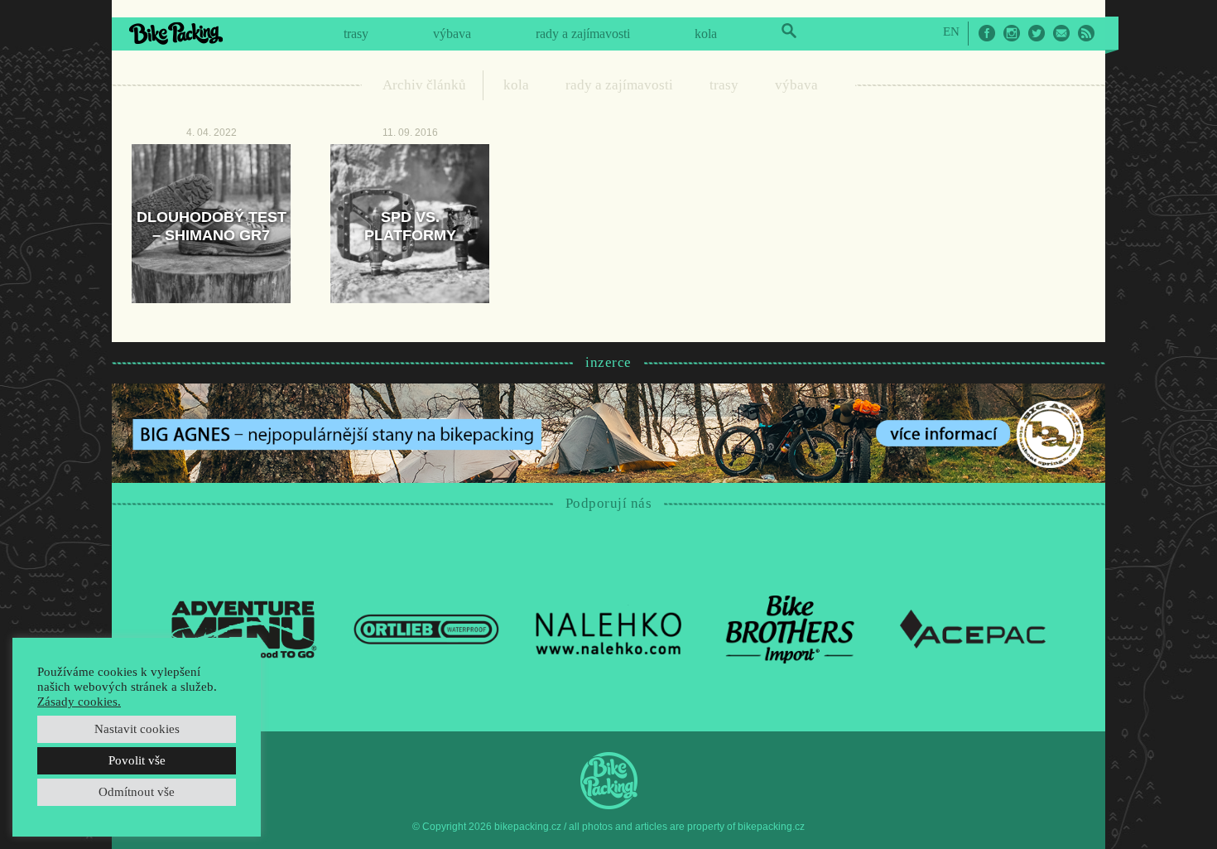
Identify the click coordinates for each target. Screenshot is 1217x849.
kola (706, 34)
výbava (452, 34)
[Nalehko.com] (608, 628)
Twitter (1036, 33)
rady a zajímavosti (583, 34)
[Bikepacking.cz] (176, 33)
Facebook (987, 33)
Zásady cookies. (79, 701)
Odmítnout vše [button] (137, 791)
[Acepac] (973, 628)
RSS (1086, 33)
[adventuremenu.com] (244, 628)
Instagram (1011, 33)
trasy (356, 34)
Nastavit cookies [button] (137, 729)
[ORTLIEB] (426, 628)
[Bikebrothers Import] (790, 628)
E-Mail (1061, 33)
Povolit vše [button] (137, 760)
